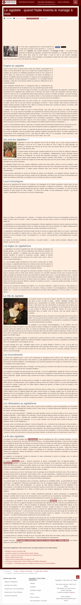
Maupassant (8, 463)
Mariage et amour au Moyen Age (15, 551)
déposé (72, 592)
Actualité (33, 587)
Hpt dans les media (11, 585)
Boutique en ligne (35, 590)
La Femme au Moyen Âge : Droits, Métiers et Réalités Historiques (25, 561)
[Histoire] (8, 2)
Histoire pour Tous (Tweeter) (13, 592)
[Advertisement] (40, 33)
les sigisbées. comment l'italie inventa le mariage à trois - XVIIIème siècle (43, 540)
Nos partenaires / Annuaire (38, 601)
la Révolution (32, 439)
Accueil (16, 571)
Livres (32, 594)
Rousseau (15, 461)
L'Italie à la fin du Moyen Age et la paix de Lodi (19, 559)
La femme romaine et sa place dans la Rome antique (21, 553)
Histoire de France (26, 2)
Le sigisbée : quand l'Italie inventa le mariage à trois (38, 12)
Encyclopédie (63, 2)
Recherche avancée (11, 595)
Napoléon (53, 501)
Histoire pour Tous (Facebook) (14, 589)
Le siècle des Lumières (41, 571)
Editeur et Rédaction (11, 582)
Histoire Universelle (45, 2)
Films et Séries (34, 597)
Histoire (32, 583)
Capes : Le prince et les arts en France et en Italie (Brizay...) (24, 555)
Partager (58, 47)
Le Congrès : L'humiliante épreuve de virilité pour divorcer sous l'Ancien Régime (30, 563)
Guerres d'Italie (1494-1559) (14, 557)
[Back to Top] (77, 577)
